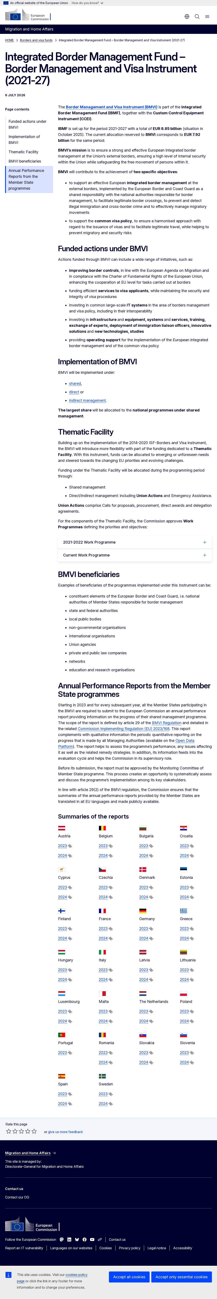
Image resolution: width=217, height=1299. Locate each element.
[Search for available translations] (70, 846)
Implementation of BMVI (24, 139)
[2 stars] (12, 1131)
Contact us (117, 1239)
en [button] (187, 16)
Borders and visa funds (36, 40)
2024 (62, 855)
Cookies (105, 1248)
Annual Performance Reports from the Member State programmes (26, 179)
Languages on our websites (71, 1248)
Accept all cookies (129, 1277)
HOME (9, 40)
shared (75, 383)
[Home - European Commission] (31, 14)
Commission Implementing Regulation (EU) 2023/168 (124, 728)
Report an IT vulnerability (24, 1248)
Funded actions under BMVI (27, 124)
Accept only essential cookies (182, 1277)
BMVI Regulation (166, 723)
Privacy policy (129, 1248)
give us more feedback (65, 1132)
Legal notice (156, 1248)
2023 (62, 845)
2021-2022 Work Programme (89, 542)
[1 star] (9, 1131)
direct (74, 392)
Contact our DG (17, 1197)
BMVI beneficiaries (24, 161)
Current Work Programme (86, 555)
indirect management (87, 400)
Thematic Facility (23, 152)
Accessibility (182, 1248)
